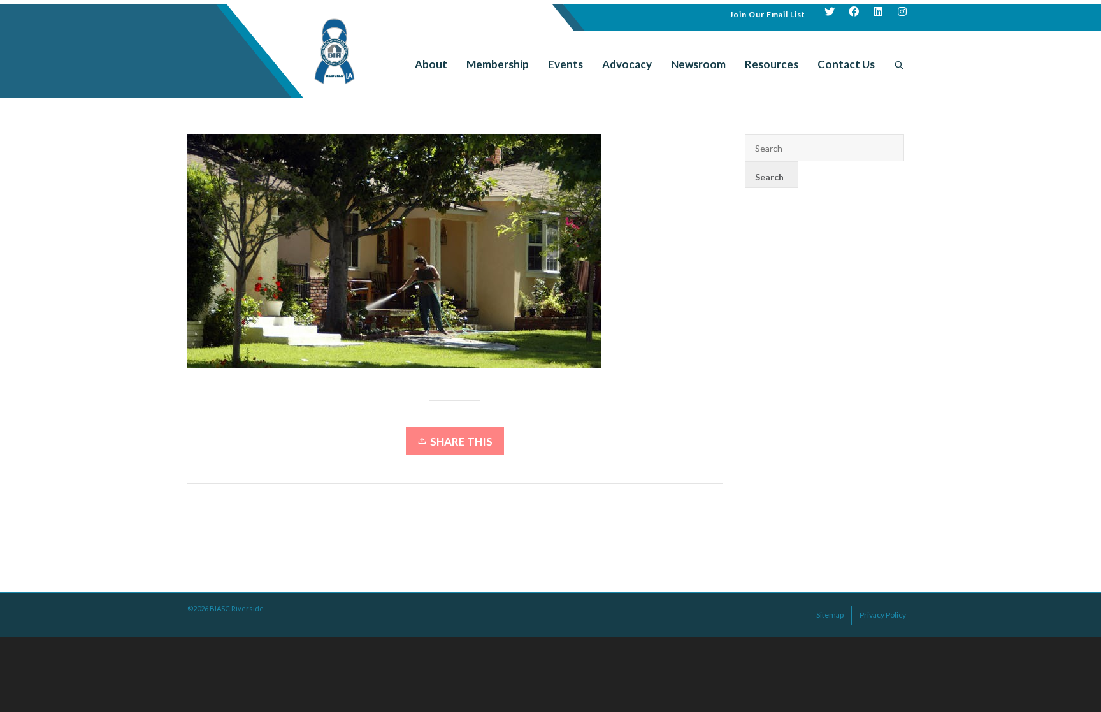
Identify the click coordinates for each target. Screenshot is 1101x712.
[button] (767, 13)
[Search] (899, 64)
